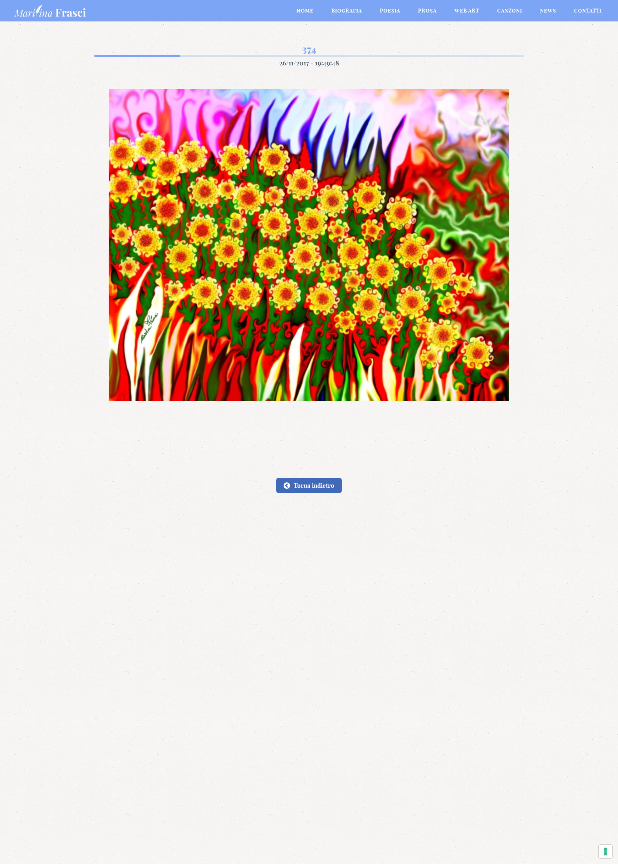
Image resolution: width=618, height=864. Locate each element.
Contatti (588, 11)
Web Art (467, 11)
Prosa (427, 11)
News (548, 11)
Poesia (390, 11)
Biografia (347, 11)
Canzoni (509, 11)
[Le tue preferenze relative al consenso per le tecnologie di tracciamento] (605, 851)
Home (305, 11)
